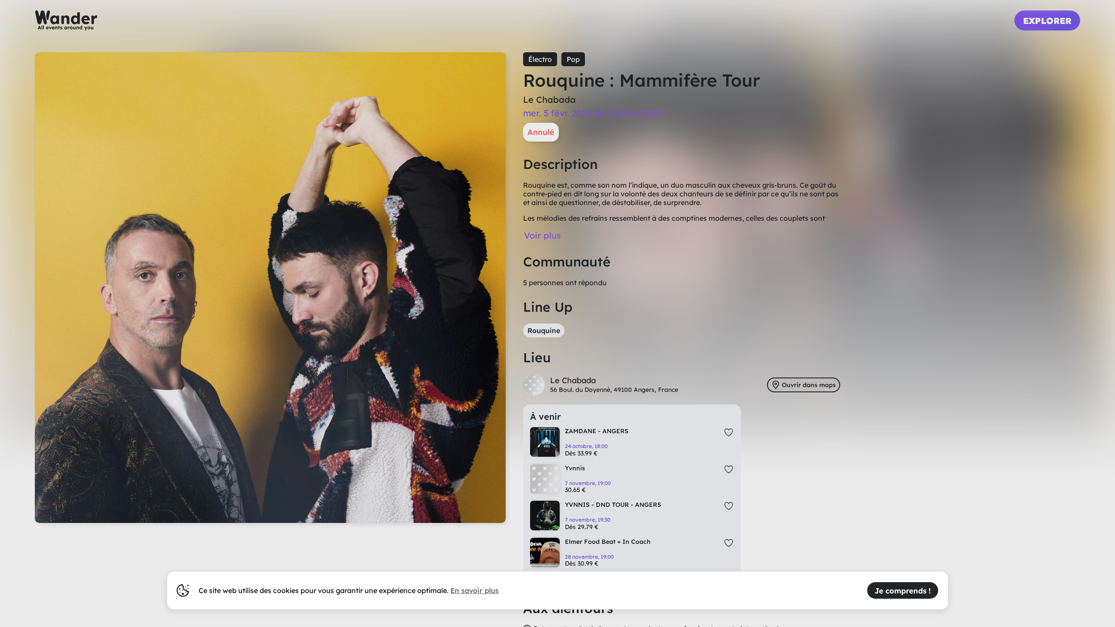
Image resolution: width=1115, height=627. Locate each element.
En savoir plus (474, 590)
